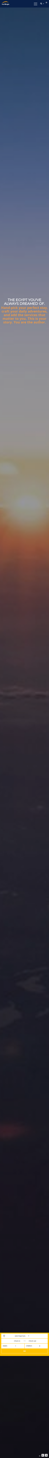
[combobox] (21, 1336)
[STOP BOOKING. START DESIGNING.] (5, 3)
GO (24, 1351)
